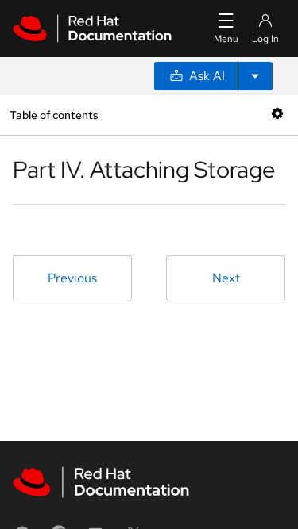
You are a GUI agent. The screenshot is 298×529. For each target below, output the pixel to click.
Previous (72, 278)
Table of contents (54, 114)
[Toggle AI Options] (255, 76)
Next (226, 278)
